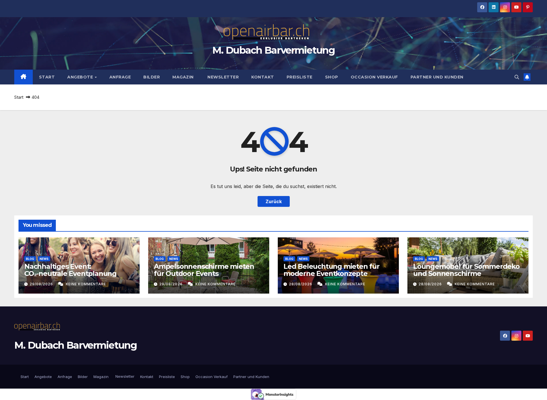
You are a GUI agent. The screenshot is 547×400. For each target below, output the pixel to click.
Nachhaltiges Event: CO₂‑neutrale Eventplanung (70, 270)
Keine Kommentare (86, 284)
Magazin (183, 77)
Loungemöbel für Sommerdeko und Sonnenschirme (466, 270)
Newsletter (222, 77)
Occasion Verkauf (374, 77)
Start (47, 77)
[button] (517, 77)
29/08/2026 (42, 284)
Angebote (80, 77)
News (44, 258)
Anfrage (120, 77)
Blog (30, 258)
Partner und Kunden (437, 77)
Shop (331, 77)
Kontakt (262, 77)
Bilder (151, 77)
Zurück (274, 201)
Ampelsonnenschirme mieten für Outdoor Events (204, 270)
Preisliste (300, 77)
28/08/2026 (301, 284)
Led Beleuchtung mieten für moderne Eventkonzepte (331, 270)
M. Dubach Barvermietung (273, 50)
